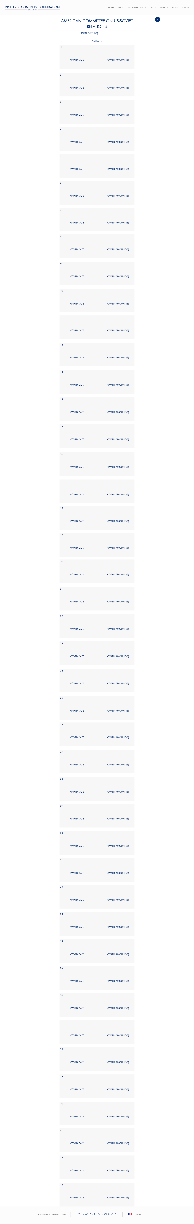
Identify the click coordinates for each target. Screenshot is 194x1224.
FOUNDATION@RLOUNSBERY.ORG (97, 1214)
